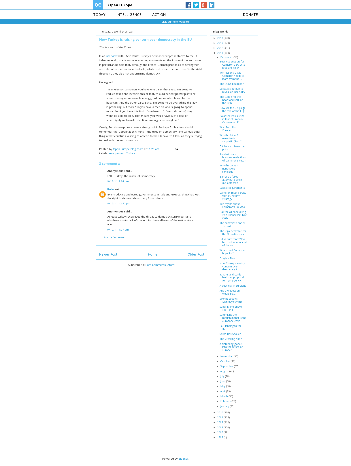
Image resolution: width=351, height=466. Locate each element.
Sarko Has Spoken (230, 334)
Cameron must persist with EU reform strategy (233, 196)
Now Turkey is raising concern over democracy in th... (232, 266)
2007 (220, 427)
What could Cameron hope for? (232, 251)
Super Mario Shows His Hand (231, 308)
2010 (220, 412)
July (222, 376)
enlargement (117, 153)
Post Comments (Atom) (160, 265)
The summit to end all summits (233, 224)
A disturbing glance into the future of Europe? (231, 347)
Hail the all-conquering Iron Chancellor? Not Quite (233, 215)
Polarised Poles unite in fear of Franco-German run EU (232, 119)
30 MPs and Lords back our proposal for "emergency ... (232, 277)
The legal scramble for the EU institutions (233, 232)
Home (152, 254)
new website (181, 21)
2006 (220, 432)
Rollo (110, 189)
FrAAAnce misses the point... (232, 147)
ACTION (159, 14)
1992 (220, 437)
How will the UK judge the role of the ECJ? (233, 109)
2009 (220, 417)
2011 (220, 53)
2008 (220, 422)
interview (112, 56)
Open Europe (120, 5)
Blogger (183, 458)
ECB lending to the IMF (230, 327)
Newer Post (108, 254)
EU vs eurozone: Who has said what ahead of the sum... (233, 242)
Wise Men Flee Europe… (228, 128)
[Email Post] (176, 149)
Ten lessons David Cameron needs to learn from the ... (232, 76)
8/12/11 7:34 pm (118, 181)
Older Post (196, 254)
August (224, 371)
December (226, 57)
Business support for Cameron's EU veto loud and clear (232, 64)
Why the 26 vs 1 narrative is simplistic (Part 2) (231, 138)
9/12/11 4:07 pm (118, 229)
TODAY (99, 14)
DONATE (250, 14)
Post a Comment (114, 237)
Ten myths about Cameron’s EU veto (232, 205)
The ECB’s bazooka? (232, 83)
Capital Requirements (232, 187)
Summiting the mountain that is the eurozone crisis (233, 318)
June (223, 381)
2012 (220, 48)
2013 (220, 43)
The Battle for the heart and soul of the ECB (231, 100)
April (223, 391)
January (225, 406)
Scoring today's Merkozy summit (231, 300)
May (223, 386)
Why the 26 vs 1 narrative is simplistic (229, 168)
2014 (220, 38)
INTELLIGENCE (128, 14)
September (227, 366)
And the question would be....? (230, 292)
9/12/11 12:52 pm (118, 203)
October (225, 361)
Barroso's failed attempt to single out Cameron (231, 180)
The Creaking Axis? (231, 339)
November (227, 356)
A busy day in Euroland (233, 285)
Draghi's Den (227, 258)
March (224, 396)
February (225, 401)
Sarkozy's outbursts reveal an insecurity (232, 90)
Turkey (130, 153)
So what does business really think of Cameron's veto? (233, 157)
